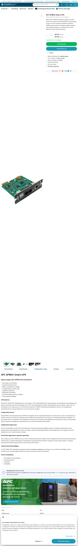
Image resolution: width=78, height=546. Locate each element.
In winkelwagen (61, 44)
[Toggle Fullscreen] (41, 15)
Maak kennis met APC (11, 501)
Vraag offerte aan (62, 48)
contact (57, 472)
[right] (41, 189)
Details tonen (69, 536)
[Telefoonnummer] (62, 5)
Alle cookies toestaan (63, 541)
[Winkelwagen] (75, 4)
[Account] (71, 5)
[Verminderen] (47, 36)
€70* (61, 60)
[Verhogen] (52, 36)
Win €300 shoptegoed (53, 66)
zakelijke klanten (64, 56)
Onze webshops (66, 1)
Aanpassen (38, 541)
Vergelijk (51, 52)
